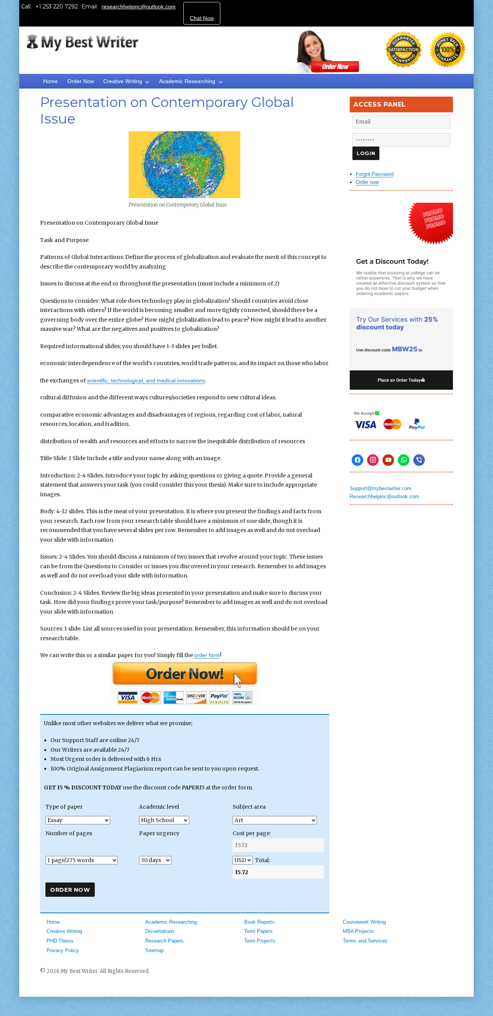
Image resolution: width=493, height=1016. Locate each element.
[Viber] (419, 460)
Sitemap (154, 950)
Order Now (80, 81)
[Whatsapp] (403, 460)
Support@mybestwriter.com (380, 488)
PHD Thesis (60, 941)
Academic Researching (187, 81)
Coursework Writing (364, 922)
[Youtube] (388, 460)
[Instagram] (373, 460)
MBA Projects (358, 931)
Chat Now (202, 18)
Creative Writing (122, 81)
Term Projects (259, 941)
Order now (367, 182)
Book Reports (259, 922)
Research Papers (164, 941)
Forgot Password (375, 174)
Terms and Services (365, 941)
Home (50, 81)
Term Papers (258, 931)
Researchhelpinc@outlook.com (384, 496)
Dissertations (159, 931)
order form (207, 655)
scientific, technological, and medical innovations (146, 380)
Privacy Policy (63, 950)
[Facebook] (357, 460)
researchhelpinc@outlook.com (139, 6)
